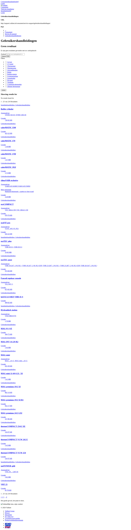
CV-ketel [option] (10, 64)
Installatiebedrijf (13, 2)
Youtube (7, 527)
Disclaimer (8, 515)
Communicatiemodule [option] (14, 84)
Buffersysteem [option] (12, 74)
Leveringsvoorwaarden (12, 518)
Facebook (8, 524)
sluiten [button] (4, 90)
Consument (4, 2)
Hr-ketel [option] (10, 80)
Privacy (7, 513)
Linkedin (8, 525)
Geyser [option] (9, 62)
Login (3, 3)
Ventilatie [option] (10, 82)
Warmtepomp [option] (11, 68)
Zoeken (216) (5, 56)
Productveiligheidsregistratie (14, 520)
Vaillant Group (9, 511)
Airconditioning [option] (12, 70)
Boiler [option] (9, 72)
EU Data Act (9, 516)
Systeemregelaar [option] (12, 76)
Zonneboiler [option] (11, 78)
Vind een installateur (7, 9)
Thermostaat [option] (11, 66)
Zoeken (3, 54)
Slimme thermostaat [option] (13, 86)
